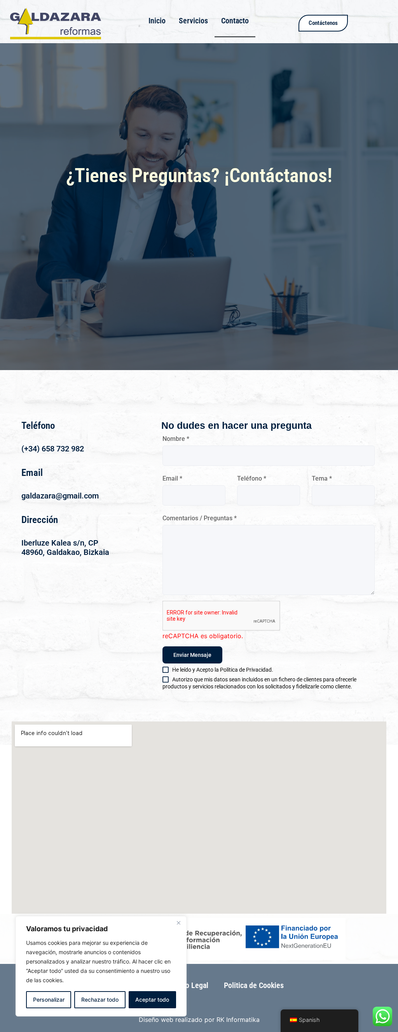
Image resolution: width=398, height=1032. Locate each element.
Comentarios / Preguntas (199, 518)
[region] (101, 966)
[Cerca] (178, 922)
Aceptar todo (152, 999)
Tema (322, 478)
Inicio (157, 20)
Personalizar (49, 999)
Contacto (235, 20)
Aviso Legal (190, 985)
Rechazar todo (100, 999)
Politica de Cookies (254, 985)
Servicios (193, 20)
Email (172, 478)
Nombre (175, 438)
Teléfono (251, 478)
